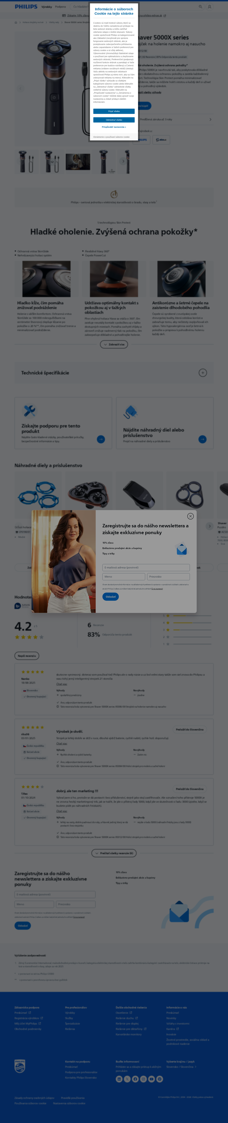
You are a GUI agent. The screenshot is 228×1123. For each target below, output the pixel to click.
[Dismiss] (190, 516)
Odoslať (111, 596)
